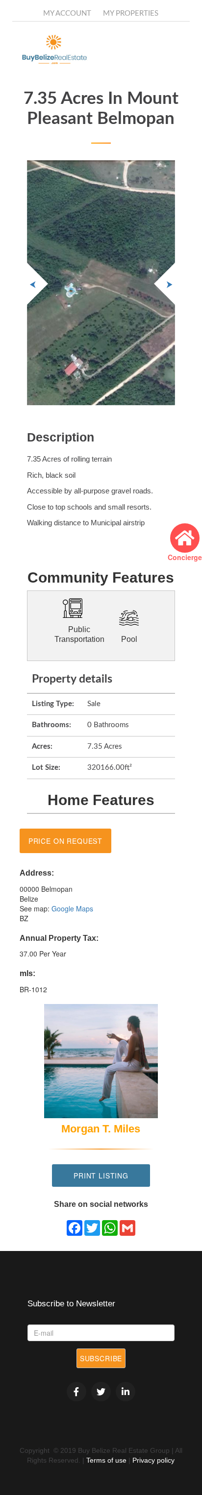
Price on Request (65, 841)
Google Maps (72, 908)
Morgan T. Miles (100, 1129)
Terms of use (106, 1460)
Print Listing (101, 1175)
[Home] (68, 50)
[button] (164, 284)
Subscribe (101, 1358)
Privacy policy (153, 1460)
